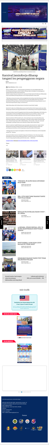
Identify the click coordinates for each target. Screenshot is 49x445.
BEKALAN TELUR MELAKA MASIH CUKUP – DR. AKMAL (32, 212)
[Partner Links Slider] (24, 378)
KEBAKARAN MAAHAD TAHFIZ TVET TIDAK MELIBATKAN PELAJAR (32, 259)
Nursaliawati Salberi (24, 200)
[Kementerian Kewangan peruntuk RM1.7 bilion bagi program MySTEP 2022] (40, 154)
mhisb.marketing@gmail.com (12, 412)
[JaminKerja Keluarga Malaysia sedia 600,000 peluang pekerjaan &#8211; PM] (12, 154)
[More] (20, 170)
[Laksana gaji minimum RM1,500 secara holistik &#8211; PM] (26, 154)
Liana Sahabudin (24, 215)
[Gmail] (17, 170)
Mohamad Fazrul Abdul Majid (26, 184)
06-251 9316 (7, 411)
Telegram (16, 140)
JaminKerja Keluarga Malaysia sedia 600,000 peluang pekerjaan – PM (11, 160)
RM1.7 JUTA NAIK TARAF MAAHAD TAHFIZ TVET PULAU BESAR (31, 197)
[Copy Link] (15, 170)
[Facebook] (7, 170)
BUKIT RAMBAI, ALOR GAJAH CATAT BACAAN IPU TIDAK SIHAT (29, 243)
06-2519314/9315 (8, 409)
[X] (10, 170)
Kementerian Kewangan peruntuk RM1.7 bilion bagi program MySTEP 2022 (40, 160)
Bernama (7, 81)
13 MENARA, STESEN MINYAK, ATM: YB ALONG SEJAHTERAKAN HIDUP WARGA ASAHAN (30, 228)
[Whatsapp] (12, 170)
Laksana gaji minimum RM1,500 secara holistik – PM (25, 160)
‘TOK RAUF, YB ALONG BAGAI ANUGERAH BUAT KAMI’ (31, 181)
